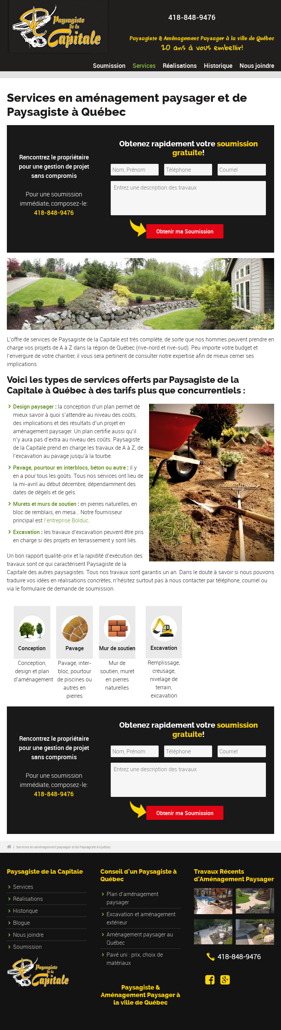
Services (144, 65)
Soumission (109, 65)
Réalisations (180, 65)
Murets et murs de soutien (45, 504)
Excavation (26, 532)
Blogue (21, 922)
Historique (218, 65)
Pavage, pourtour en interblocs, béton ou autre (69, 467)
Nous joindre (257, 65)
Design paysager (33, 406)
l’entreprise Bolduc (66, 520)
